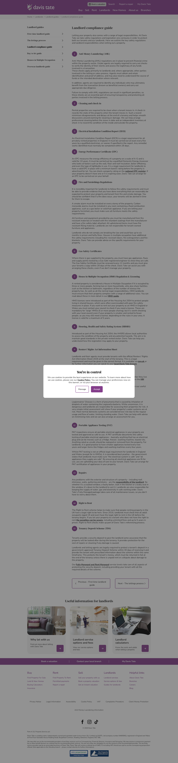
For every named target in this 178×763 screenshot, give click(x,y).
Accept (97, 389)
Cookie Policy (84, 380)
